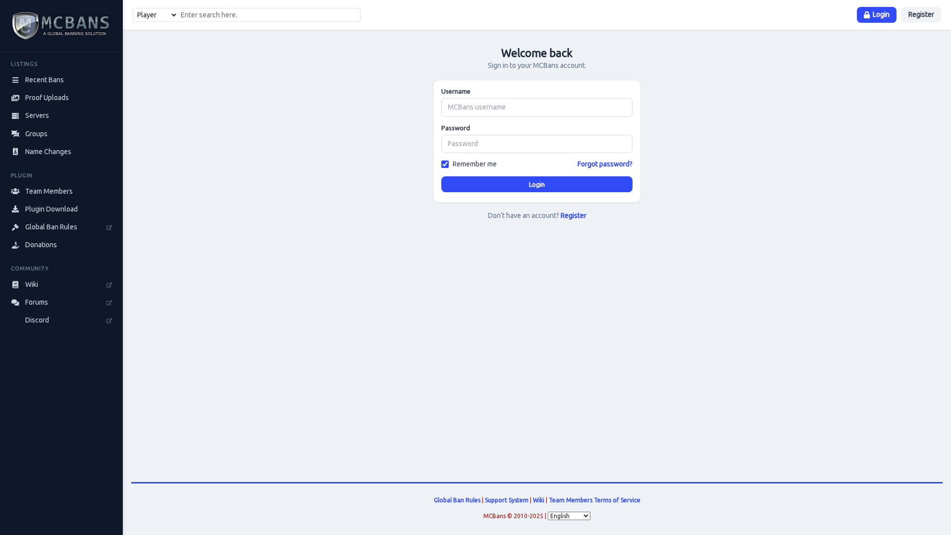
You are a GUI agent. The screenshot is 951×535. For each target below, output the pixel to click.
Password (455, 127)
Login (881, 14)
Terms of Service (617, 500)
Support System (506, 500)
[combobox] (269, 15)
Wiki (538, 500)
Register (921, 14)
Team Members (570, 500)
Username (456, 91)
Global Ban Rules (457, 500)
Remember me (475, 164)
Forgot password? (605, 164)
